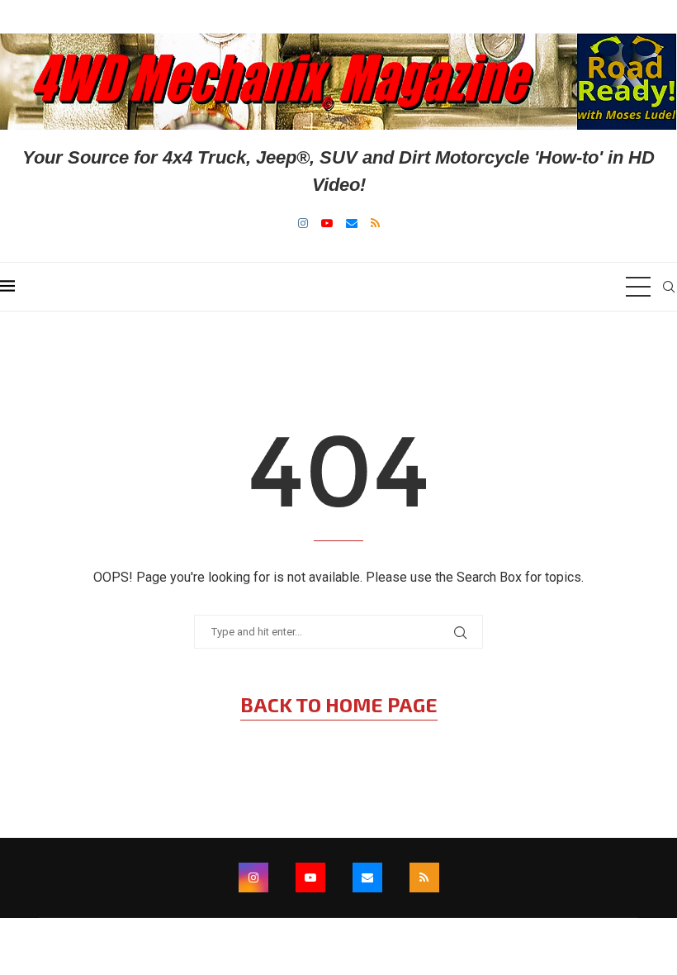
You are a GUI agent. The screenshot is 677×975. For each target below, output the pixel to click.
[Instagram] (303, 223)
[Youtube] (327, 223)
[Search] (668, 287)
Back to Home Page (339, 704)
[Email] (351, 223)
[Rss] (375, 223)
